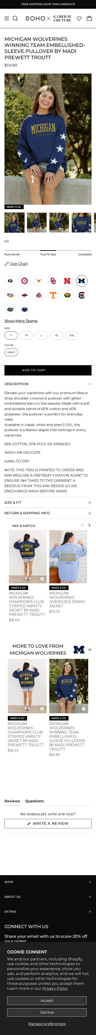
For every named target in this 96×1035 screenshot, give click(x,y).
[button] (15, 18)
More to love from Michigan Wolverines (38, 649)
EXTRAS (10, 911)
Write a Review (61, 824)
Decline (47, 1012)
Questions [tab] (34, 802)
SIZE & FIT (12, 502)
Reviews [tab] (12, 802)
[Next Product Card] (89, 525)
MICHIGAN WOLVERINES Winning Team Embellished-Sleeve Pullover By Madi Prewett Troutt (67, 736)
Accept (47, 1000)
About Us (12, 896)
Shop (8, 882)
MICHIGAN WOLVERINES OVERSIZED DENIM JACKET (67, 599)
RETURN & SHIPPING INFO (27, 513)
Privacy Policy (55, 988)
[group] (48, 4)
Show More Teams (21, 321)
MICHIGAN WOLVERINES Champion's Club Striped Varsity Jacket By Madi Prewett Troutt (27, 604)
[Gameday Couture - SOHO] (48, 18)
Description (16, 384)
